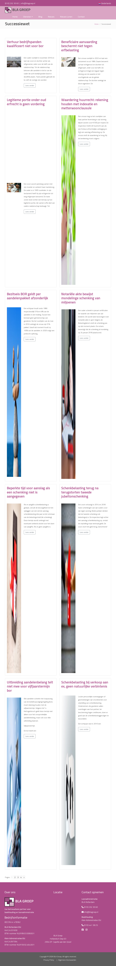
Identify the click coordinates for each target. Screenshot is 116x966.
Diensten (27, 16)
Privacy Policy (49, 960)
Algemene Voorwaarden (67, 960)
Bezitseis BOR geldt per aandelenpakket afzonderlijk (27, 296)
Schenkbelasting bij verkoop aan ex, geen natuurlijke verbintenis (84, 684)
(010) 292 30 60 (12, 3)
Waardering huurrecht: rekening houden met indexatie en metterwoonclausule (84, 104)
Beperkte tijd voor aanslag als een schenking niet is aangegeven (28, 492)
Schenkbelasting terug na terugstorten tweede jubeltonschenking (79, 492)
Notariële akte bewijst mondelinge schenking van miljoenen (80, 298)
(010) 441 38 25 (91, 925)
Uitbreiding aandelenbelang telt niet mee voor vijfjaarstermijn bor (30, 686)
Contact (81, 16)
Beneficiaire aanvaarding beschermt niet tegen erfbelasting (79, 46)
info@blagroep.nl (28, 3)
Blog (40, 16)
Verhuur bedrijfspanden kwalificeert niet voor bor (25, 44)
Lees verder (29, 85)
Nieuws (51, 16)
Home (15, 16)
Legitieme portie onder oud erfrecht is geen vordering (26, 102)
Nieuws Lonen (66, 16)
